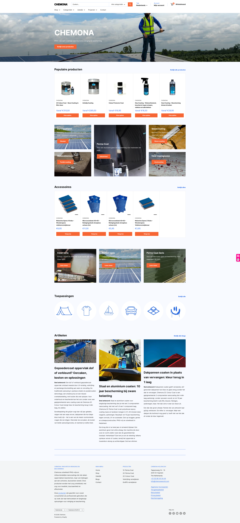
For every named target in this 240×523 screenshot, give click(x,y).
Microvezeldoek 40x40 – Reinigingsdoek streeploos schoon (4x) (91, 223)
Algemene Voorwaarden (159, 487)
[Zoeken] (130, 4)
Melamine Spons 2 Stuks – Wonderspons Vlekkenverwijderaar (144, 223)
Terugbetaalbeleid (157, 490)
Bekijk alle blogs (180, 336)
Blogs (98, 479)
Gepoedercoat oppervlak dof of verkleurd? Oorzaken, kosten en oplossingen (74, 372)
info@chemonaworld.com (160, 481)
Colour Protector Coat (116, 103)
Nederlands (58, 510)
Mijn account (159, 5)
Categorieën (67, 10)
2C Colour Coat (128, 476)
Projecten (91, 10)
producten (62, 493)
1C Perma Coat (128, 470)
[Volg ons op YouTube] (177, 513)
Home (98, 470)
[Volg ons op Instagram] (173, 513)
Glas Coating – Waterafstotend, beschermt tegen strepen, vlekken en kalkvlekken (145, 105)
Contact (103, 10)
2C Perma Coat (128, 473)
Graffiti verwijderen (129, 482)
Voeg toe (68, 234)
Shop (56, 10)
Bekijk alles (181, 187)
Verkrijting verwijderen (131, 479)
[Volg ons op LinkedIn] (184, 513)
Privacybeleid (155, 495)
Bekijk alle (182, 296)
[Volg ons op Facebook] (170, 513)
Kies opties (67, 115)
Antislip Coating (87, 103)
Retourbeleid (155, 492)
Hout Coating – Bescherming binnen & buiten (171, 104)
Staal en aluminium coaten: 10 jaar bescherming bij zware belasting (119, 391)
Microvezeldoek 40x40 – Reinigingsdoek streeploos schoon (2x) (118, 223)
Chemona (59, 100)
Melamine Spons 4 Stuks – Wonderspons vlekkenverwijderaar (65, 223)
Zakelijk (80, 10)
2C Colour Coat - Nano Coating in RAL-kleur (67, 104)
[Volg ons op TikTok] (180, 513)
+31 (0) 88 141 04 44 (158, 478)
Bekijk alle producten (178, 70)
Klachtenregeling (157, 498)
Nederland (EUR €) (74, 510)
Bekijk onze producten (65, 47)
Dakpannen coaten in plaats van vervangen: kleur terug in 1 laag (164, 377)
